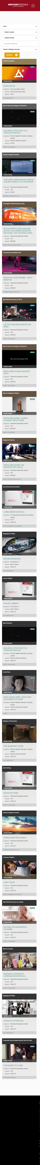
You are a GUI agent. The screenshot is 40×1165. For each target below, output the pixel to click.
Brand (7, 92)
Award (7, 94)
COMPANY (6, 89)
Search (9, 55)
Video (32, 67)
